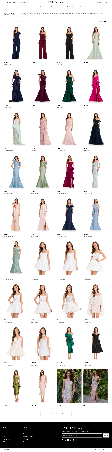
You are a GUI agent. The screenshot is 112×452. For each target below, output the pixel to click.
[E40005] (16, 386)
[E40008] (95, 300)
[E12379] (95, 86)
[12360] (69, 386)
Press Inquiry (26, 439)
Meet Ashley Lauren (11, 2)
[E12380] (69, 86)
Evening (64, 6)
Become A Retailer (27, 431)
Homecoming (47, 6)
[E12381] (43, 86)
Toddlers (76, 6)
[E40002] (95, 343)
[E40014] (43, 257)
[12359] (95, 386)
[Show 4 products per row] (106, 21)
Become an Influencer (28, 433)
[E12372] (69, 129)
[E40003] (69, 343)
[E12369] (43, 172)
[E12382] (16, 86)
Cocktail (53, 6)
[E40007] (16, 343)
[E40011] (16, 300)
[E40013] (69, 257)
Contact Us (25, 441)
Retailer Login (25, 2)
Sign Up (106, 435)
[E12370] (16, 172)
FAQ (4, 441)
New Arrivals (29, 6)
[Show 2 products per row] (99, 21)
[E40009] (69, 300)
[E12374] (43, 129)
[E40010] (43, 300)
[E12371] (95, 129)
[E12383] (95, 43)
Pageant (58, 6)
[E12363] (69, 215)
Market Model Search (28, 436)
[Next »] (69, 414)
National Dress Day (7, 439)
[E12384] (69, 43)
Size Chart (5, 436)
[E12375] (16, 129)
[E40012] (95, 257)
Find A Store (99, 2)
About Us (5, 431)
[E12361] (16, 257)
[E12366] (16, 215)
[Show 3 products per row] (102, 21)
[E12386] (16, 43)
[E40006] (43, 343)
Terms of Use (106, 449)
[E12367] (95, 172)
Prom (41, 6)
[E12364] (43, 215)
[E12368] (69, 172)
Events (19, 2)
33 (63, 414)
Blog (4, 2)
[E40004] (43, 386)
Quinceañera (83, 6)
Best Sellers (36, 6)
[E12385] (43, 43)
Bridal (68, 6)
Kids (72, 6)
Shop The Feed (6, 433)
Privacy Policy (98, 449)
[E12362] (95, 215)
